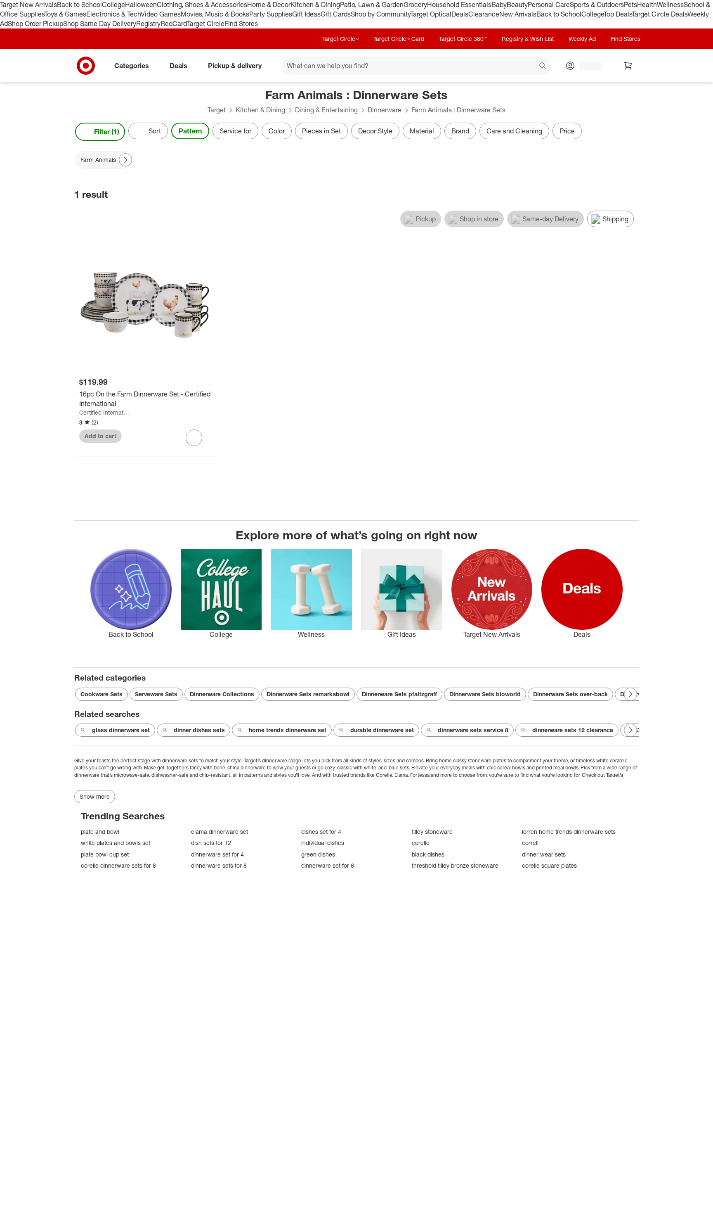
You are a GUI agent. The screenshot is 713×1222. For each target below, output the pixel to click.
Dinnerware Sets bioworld (485, 694)
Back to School (79, 4)
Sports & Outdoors (597, 4)
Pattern (190, 131)
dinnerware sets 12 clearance (572, 729)
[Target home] (86, 66)
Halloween (141, 4)
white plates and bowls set (115, 843)
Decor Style (375, 131)
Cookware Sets (101, 694)
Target (217, 110)
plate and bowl (100, 831)
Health (647, 4)
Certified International (104, 412)
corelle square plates (549, 865)
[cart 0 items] (628, 66)
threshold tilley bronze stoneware (455, 865)
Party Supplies (270, 14)
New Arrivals (517, 14)
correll (530, 843)
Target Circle (205, 23)
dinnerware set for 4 (217, 854)
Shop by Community (380, 14)
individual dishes (322, 843)
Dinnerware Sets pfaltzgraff (399, 694)
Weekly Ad (582, 38)
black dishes (428, 854)
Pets (630, 4)
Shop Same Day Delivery (99, 23)
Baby (499, 4)
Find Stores (241, 23)
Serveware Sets (156, 694)
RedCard (174, 23)
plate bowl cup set (105, 854)
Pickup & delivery (235, 65)
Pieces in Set (321, 131)
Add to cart (100, 435)
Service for (235, 131)
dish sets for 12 (211, 843)
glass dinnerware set (121, 729)
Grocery (415, 4)
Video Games (161, 14)
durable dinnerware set (382, 729)
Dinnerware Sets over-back (570, 694)
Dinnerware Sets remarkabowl (308, 694)
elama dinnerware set (219, 831)
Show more (95, 796)
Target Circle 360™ (463, 38)
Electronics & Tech (113, 14)
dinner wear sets (544, 854)
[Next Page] (630, 131)
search (543, 66)
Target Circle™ (340, 38)
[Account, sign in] (586, 66)
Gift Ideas (306, 14)
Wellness (670, 4)
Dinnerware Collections (222, 694)
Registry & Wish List (528, 38)
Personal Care (549, 4)
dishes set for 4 (321, 831)
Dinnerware (384, 110)
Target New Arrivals (28, 4)
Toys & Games (65, 14)
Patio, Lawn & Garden (372, 4)
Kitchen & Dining (315, 4)
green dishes (318, 854)
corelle (421, 843)
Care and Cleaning (514, 131)
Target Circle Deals (659, 14)
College (113, 4)
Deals (459, 14)
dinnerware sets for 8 (219, 865)
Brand (460, 131)
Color (277, 131)
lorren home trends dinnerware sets (569, 831)
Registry (148, 23)
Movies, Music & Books (215, 14)
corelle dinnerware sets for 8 (118, 865)
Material (422, 131)
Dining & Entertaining (326, 110)
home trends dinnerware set (287, 729)
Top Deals (618, 14)
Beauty (517, 4)
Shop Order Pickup (35, 23)
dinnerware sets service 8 (473, 729)
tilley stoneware (432, 831)
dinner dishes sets (199, 729)
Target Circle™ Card (398, 38)
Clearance (483, 14)
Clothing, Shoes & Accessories (202, 4)
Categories (131, 65)
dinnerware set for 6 (327, 865)
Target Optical (430, 14)
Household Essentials (459, 4)
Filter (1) (106, 132)
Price (567, 131)
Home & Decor (268, 4)
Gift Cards (336, 14)
